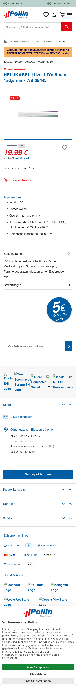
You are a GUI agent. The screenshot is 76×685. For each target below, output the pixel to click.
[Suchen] (66, 26)
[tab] (38, 264)
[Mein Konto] (54, 15)
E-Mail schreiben (21, 416)
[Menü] (70, 14)
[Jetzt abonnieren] (68, 346)
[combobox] (32, 26)
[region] (38, 117)
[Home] (6, 41)
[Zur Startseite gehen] (16, 14)
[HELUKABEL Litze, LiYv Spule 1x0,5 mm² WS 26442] (37, 114)
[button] (66, 404)
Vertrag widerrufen (38, 474)
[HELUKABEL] (38, 69)
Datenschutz (27, 354)
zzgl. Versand (22, 158)
